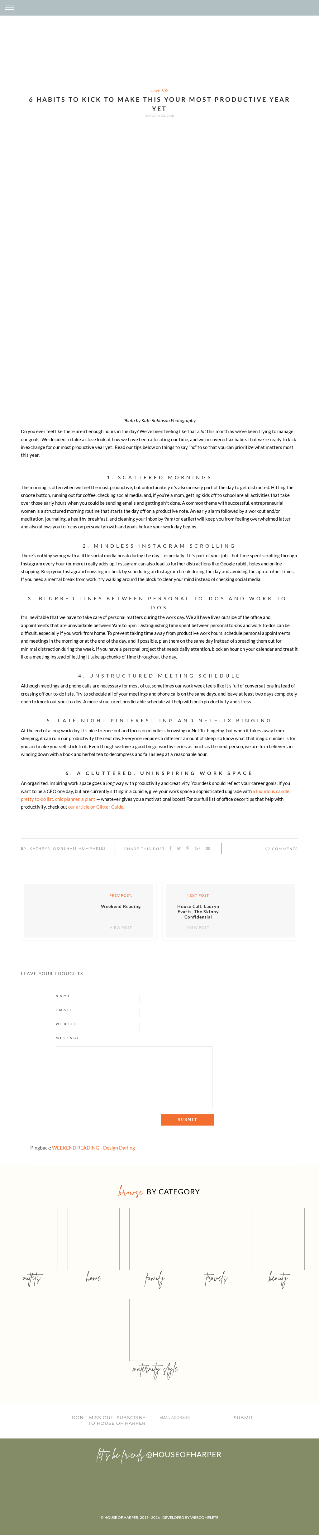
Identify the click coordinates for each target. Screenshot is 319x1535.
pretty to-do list (37, 799)
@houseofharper (183, 1454)
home (93, 1277)
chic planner (67, 799)
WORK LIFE (159, 90)
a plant (88, 799)
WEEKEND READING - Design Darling (93, 1147)
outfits (31, 1277)
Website (68, 1024)
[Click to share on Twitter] (179, 849)
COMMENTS (284, 849)
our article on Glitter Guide (95, 807)
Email (64, 1010)
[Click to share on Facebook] (171, 849)
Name (63, 996)
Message (68, 1038)
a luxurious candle (271, 791)
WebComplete (204, 1517)
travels (216, 1277)
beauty (278, 1277)
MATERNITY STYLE (155, 1368)
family (155, 1277)
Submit (243, 1417)
